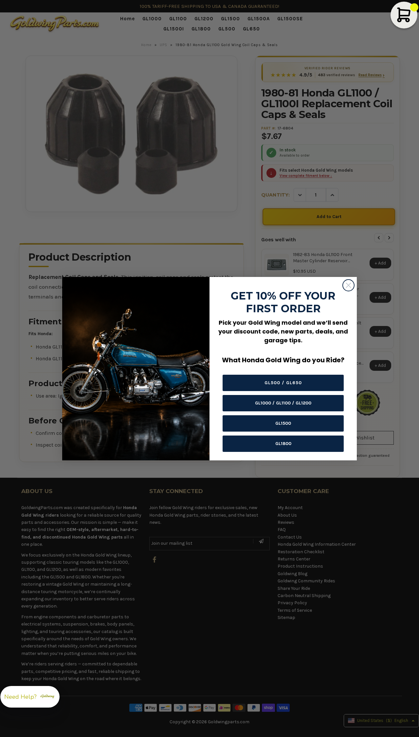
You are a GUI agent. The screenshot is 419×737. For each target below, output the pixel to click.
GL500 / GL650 (283, 383)
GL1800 (283, 443)
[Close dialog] (348, 285)
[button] (30, 697)
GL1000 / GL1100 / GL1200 (283, 403)
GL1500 (283, 423)
